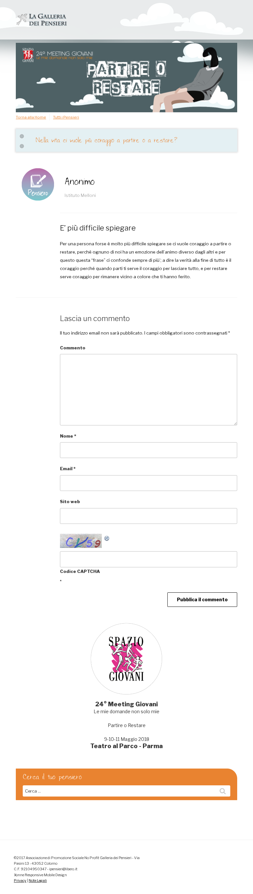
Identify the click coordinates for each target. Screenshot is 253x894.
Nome (68, 436)
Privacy (20, 881)
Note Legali (38, 881)
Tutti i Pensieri (66, 117)
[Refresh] (107, 537)
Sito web (70, 501)
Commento (72, 347)
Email (67, 468)
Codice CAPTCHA (80, 571)
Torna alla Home (31, 117)
